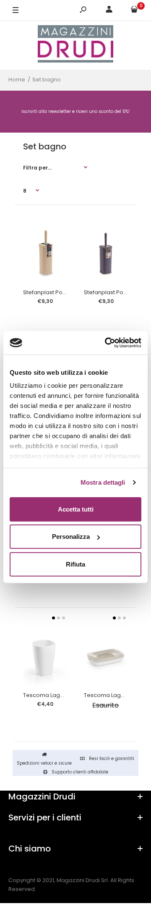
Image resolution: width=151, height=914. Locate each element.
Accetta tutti (76, 508)
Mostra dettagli (103, 482)
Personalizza (71, 536)
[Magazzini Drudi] (75, 45)
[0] (134, 10)
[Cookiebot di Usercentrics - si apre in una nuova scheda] (106, 342)
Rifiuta (75, 563)
